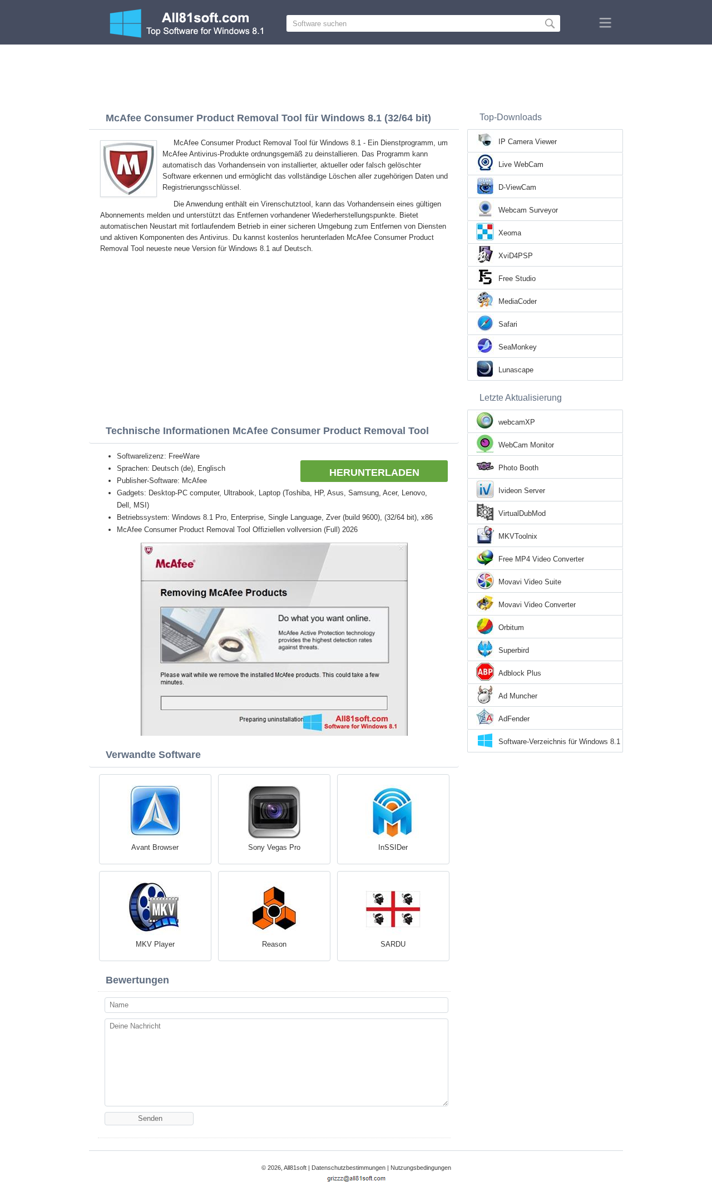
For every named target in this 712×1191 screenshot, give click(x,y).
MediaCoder (517, 301)
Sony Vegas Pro (274, 847)
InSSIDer (393, 847)
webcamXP (516, 422)
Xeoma (509, 233)
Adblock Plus (519, 673)
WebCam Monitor (526, 445)
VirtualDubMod (522, 513)
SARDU (393, 944)
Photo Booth (518, 468)
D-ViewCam (517, 187)
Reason (274, 944)
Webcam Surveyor (528, 210)
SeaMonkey (517, 347)
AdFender (514, 719)
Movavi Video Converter (537, 605)
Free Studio (517, 278)
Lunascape (515, 370)
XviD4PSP (515, 256)
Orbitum (511, 627)
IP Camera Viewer (527, 141)
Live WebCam (520, 164)
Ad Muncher (517, 696)
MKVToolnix (517, 536)
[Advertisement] (356, 75)
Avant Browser (155, 847)
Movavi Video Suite (529, 582)
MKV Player (155, 944)
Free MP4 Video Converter (541, 559)
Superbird (513, 650)
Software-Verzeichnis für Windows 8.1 (559, 741)
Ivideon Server (521, 490)
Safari (507, 324)
